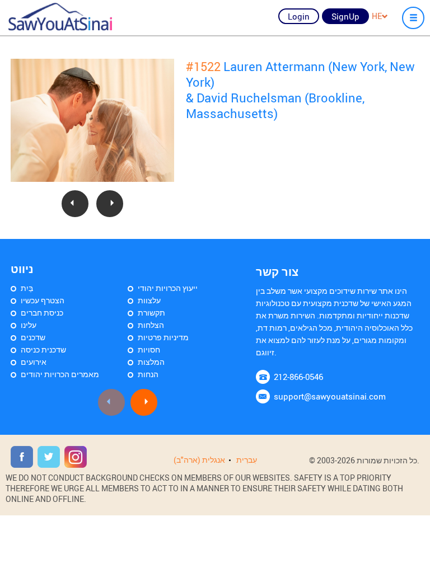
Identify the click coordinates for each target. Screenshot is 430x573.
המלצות (151, 361)
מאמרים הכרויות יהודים (60, 374)
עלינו (28, 325)
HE (377, 16)
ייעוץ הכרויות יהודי (168, 288)
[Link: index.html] (60, 17)
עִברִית (246, 459)
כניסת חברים (42, 312)
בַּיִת (27, 288)
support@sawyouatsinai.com (330, 396)
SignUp (345, 16)
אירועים (33, 361)
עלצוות (149, 300)
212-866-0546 (298, 376)
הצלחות (151, 325)
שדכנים (33, 337)
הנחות (148, 374)
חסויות (149, 349)
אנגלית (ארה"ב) (199, 459)
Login (299, 16)
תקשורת (151, 312)
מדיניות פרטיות (163, 337)
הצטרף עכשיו (42, 300)
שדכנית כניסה (43, 349)
